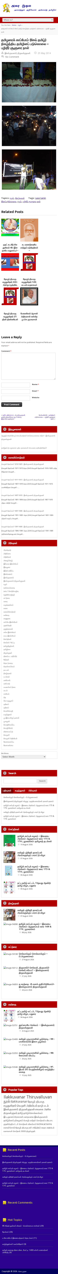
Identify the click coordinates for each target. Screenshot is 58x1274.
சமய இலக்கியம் (10, 635)
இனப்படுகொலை (8, 201)
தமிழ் (20, 1113)
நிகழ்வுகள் (20, 198)
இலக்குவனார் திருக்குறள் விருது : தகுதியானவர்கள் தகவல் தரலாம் (29, 801)
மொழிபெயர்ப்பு (9, 724)
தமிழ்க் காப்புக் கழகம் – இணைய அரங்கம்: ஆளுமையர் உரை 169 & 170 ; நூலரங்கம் (35, 926)
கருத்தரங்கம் (8, 605)
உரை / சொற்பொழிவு (11, 591)
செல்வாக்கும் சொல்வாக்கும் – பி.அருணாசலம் (21, 797)
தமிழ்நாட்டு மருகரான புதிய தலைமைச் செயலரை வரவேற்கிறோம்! (24, 448)
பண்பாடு (7, 683)
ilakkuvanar (19, 1101)
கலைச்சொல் (9, 1127)
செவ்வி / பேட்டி (9, 642)
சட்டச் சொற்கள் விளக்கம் (24, 1124)
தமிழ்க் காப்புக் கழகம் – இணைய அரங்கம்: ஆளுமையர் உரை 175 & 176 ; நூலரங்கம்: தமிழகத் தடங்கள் (29, 806)
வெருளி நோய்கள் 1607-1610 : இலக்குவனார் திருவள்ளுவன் (22, 495)
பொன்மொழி (8, 711)
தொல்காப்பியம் (9, 666)
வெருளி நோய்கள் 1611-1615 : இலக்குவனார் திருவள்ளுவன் (22, 480)
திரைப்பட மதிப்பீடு (10, 656)
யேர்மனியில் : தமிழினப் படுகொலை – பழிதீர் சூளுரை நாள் (45, 417)
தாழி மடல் (43, 1105)
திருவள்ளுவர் (10, 1113)
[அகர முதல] (29, 12)
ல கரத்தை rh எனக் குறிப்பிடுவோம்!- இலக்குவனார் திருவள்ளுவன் (37, 985)
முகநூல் (7, 721)
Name (35, 384)
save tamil (40, 198)
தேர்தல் (6, 659)
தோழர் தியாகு (21, 1127)
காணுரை (7, 618)
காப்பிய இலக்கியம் (10, 622)
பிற (5, 697)
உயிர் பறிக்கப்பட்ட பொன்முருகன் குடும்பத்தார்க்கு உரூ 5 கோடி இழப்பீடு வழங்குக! (13, 417)
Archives (5, 753)
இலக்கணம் (8, 574)
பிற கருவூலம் (8, 700)
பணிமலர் (7, 680)
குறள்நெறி (7, 625)
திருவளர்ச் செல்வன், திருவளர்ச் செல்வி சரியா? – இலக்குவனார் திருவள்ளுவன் (34, 970)
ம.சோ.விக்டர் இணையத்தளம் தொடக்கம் (17, 1238)
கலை (6, 608)
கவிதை (6, 615)
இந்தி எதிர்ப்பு (8, 570)
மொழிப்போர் (8, 728)
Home (14, 25)
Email (35, 391)
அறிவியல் (7, 557)
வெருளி (7, 735)
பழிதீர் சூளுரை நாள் (32, 201)
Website (35, 397)
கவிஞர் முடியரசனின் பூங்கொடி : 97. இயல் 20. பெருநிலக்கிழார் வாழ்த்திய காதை (36, 1069)
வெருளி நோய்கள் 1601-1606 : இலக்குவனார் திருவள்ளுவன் (22, 511)
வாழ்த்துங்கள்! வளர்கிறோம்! (12, 1244)
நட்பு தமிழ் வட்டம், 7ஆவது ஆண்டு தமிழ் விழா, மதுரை (34, 884)
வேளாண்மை (8, 745)
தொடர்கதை (8, 663)
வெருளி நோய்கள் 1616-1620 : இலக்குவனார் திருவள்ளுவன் (22, 464)
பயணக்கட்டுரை (9, 687)
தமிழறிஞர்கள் (9, 646)
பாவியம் (6, 694)
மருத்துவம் (8, 714)
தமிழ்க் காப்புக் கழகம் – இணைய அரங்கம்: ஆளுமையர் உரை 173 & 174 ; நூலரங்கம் (33, 869)
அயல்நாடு (7, 550)
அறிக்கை (7, 553)
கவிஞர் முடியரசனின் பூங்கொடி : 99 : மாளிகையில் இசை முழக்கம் (36, 1040)
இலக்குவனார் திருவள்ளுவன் (17, 53)
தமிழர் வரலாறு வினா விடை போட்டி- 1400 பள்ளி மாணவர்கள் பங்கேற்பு (25, 1251)
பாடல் (6, 690)
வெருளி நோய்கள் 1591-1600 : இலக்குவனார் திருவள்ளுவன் (22, 527)
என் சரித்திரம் (35, 1127)
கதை (6, 601)
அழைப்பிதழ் (8, 560)
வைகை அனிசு (43, 1109)
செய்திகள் (7, 639)
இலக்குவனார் (9, 577)
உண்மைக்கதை (9, 588)
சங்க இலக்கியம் (10, 632)
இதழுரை (7, 567)
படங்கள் (7, 676)
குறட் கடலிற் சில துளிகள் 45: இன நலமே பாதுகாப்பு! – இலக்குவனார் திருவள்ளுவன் (10, 250)
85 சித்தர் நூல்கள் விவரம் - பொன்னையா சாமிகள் (21, 1226)
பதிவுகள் (7, 790)
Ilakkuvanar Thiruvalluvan (28, 1097)
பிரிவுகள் (33, 790)
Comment (6, 351)
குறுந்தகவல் (8, 629)
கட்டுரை (7, 598)
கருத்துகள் (20, 790)
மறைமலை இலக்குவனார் (36, 1116)
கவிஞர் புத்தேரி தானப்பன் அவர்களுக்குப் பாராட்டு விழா (24, 812)
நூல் (7, 1101)
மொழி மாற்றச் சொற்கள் (34, 1120)
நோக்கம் (5, 1232)
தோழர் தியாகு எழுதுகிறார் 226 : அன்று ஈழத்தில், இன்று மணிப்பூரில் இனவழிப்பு (10, 285)
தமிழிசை (7, 649)
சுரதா (43, 1127)
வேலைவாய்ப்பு (9, 742)
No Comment (12, 56)
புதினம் (6, 704)
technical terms (44, 1124)
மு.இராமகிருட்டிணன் (11, 718)
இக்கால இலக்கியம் (11, 564)
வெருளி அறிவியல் (10, 738)
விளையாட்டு (8, 731)
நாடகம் (6, 670)
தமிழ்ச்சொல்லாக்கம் (33, 1113)
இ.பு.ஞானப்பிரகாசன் (13, 1116)
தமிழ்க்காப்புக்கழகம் (13, 1120)
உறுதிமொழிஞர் (9, 594)
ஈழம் (19, 25)
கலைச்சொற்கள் (10, 611)
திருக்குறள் (8, 653)
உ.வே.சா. (49, 1120)
